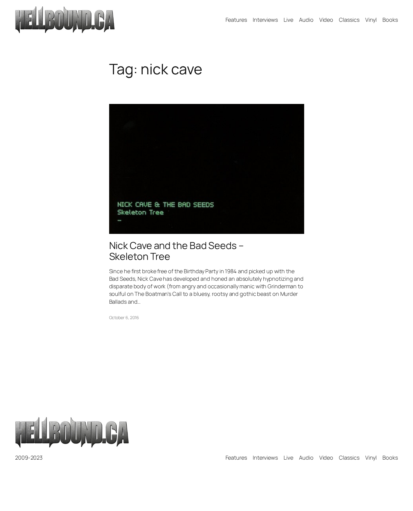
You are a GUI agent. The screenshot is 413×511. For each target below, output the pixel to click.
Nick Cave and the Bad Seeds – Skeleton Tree (176, 251)
